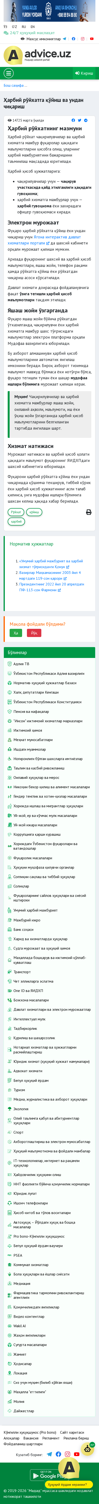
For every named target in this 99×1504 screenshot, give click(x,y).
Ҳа (16, 632)
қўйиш (34, 512)
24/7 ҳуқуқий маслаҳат (15, 32)
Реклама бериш (76, 1438)
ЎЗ (5, 27)
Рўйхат (16, 512)
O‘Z (14, 27)
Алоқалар (11, 1438)
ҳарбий (16, 521)
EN (33, 27)
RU (24, 27)
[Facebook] (73, 120)
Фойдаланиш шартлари (23, 1443)
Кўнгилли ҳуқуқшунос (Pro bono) (30, 1432)
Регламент (51, 1438)
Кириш (86, 73)
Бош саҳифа (14, 85)
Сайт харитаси (72, 1432)
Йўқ (34, 632)
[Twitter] (79, 120)
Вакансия (30, 1438)
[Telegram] (85, 120)
